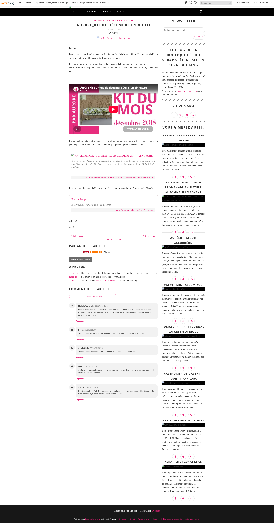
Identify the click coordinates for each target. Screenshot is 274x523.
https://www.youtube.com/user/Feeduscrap (135, 210)
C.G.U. (154, 519)
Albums (98, 20)
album (129, 20)
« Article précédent (77, 236)
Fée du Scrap (78, 199)
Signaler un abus (143, 519)
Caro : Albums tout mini (183, 420)
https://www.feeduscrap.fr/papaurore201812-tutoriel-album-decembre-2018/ (120, 177)
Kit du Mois (109, 20)
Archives (106, 12)
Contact (120, 12)
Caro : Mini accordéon (183, 462)
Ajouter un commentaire (92, 296)
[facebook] (186, 2)
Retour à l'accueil (113, 239)
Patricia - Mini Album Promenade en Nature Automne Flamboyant (183, 187)
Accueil (75, 12)
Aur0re (121, 20)
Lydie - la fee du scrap (106, 280)
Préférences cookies (192, 519)
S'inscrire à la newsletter (80, 259)
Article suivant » (150, 236)
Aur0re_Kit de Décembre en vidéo (113, 24)
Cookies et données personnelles (171, 519)
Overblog (156, 511)
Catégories (90, 12)
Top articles (123, 519)
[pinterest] (195, 2)
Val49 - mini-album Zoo (183, 285)
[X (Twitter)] (190, 2)
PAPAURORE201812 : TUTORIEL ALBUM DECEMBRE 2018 (146, 155)
